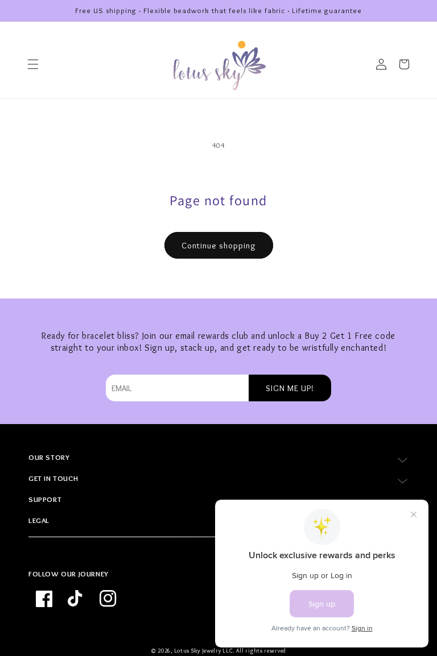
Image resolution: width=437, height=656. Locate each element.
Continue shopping (219, 245)
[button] (33, 64)
